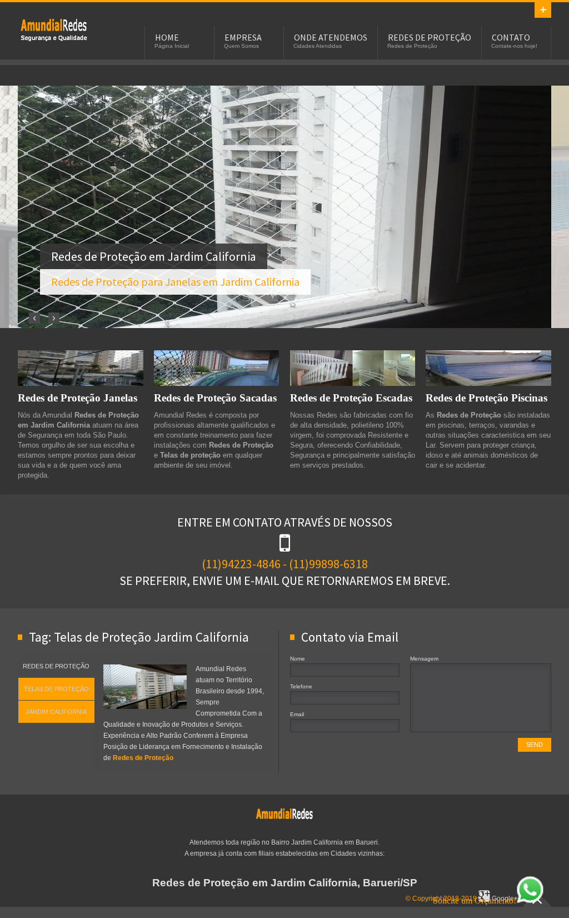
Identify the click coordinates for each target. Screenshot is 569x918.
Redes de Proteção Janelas (77, 398)
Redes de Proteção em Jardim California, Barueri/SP (284, 883)
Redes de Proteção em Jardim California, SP (54, 31)
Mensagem (424, 659)
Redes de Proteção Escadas (351, 398)
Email (297, 714)
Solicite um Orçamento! (474, 900)
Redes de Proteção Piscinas (486, 398)
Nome (297, 659)
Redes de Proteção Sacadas (215, 398)
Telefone (301, 686)
